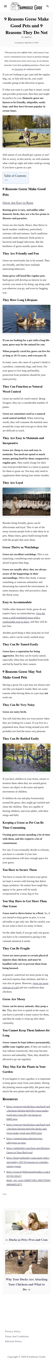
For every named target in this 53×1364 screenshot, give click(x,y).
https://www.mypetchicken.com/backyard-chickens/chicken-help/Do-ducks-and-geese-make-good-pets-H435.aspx (28, 1128)
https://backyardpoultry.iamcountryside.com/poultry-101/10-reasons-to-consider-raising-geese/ (28, 1162)
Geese (5, 1194)
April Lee (28, 37)
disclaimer (19, 69)
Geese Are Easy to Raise (18, 202)
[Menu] (5, 6)
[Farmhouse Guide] (26, 5)
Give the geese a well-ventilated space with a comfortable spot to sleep (24, 617)
